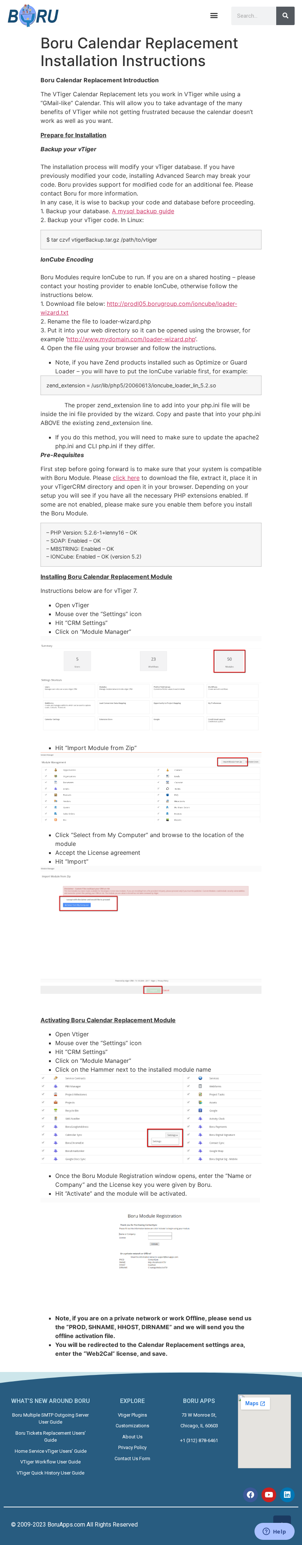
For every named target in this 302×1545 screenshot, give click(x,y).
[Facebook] (250, 1494)
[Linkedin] (287, 1494)
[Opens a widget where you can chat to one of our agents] (274, 1532)
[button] (214, 15)
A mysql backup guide (143, 211)
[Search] (285, 16)
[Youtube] (268, 1494)
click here (126, 477)
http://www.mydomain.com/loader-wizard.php (131, 339)
